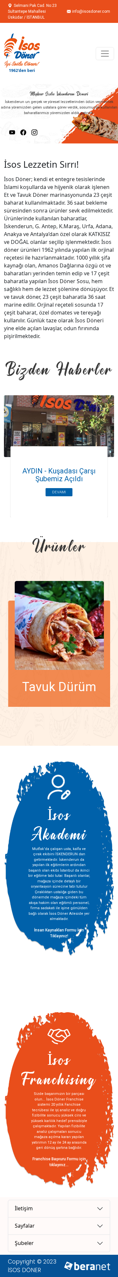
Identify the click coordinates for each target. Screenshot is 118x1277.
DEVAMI (59, 492)
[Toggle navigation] (105, 53)
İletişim (24, 1208)
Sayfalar (25, 1225)
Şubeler (24, 1243)
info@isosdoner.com (91, 8)
